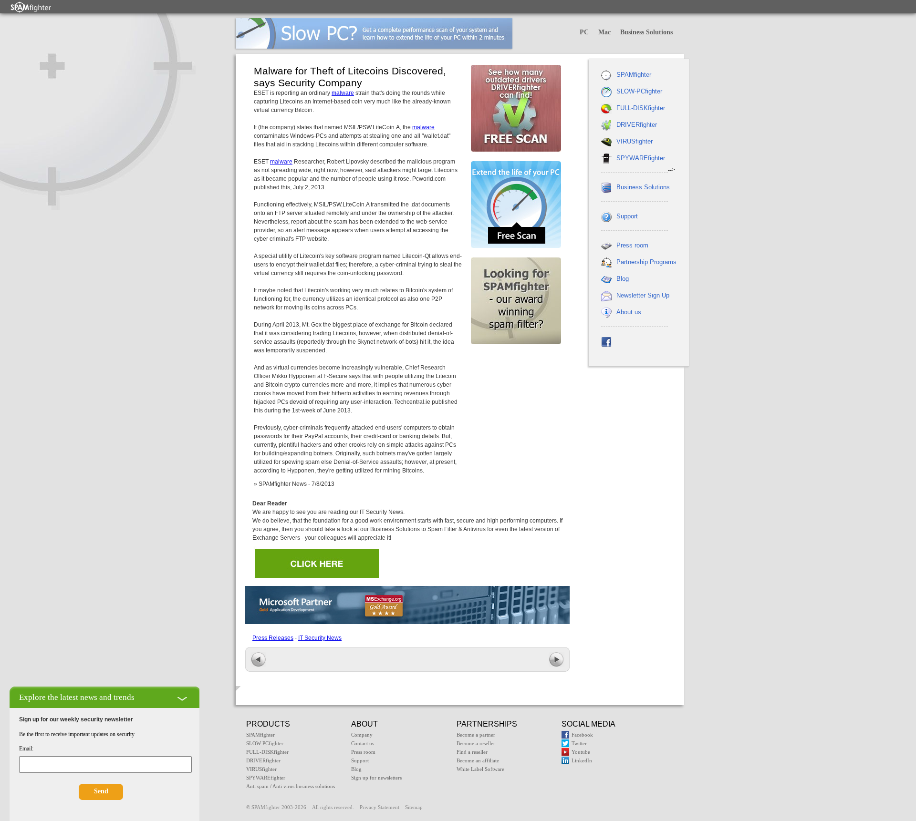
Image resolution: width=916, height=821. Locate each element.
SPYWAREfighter (640, 158)
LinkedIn (582, 760)
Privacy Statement (379, 807)
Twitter (579, 743)
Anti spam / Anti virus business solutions (290, 786)
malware (343, 93)
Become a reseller (476, 743)
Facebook (582, 735)
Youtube (581, 752)
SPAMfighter (633, 74)
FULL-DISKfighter (640, 108)
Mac (604, 32)
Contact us (362, 743)
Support (627, 216)
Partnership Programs (646, 262)
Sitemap (414, 807)
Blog (622, 278)
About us (628, 312)
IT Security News (320, 638)
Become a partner (476, 735)
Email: (26, 748)
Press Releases (272, 638)
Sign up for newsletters (376, 777)
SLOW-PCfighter (639, 91)
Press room (632, 245)
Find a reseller (472, 752)
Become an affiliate (478, 760)
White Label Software (480, 769)
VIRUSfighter (634, 141)
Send (101, 791)
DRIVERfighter (636, 124)
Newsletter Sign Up (642, 295)
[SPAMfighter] (31, 7)
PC (584, 32)
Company (362, 735)
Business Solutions (646, 32)
